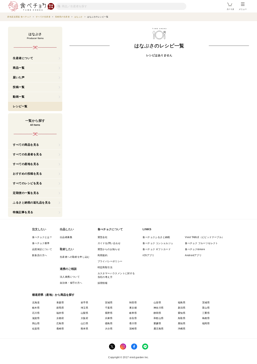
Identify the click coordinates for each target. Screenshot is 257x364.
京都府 (60, 318)
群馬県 (60, 307)
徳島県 (108, 323)
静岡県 (157, 313)
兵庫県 (108, 318)
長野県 (108, 313)
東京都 (133, 307)
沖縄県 (181, 328)
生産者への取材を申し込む (75, 257)
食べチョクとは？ (42, 237)
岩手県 (84, 302)
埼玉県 (84, 307)
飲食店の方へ (39, 255)
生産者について (23, 58)
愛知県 (181, 313)
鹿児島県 (159, 328)
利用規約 (103, 255)
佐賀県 (36, 328)
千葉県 (108, 307)
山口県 (84, 323)
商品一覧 (18, 67)
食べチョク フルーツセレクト (201, 243)
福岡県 (206, 323)
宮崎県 (133, 328)
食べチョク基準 (41, 243)
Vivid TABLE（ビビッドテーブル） (204, 237)
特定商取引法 (105, 267)
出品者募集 (66, 237)
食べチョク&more (195, 249)
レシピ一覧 (20, 106)
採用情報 (103, 283)
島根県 (206, 318)
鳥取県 (181, 318)
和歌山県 (159, 318)
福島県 (181, 302)
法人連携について (70, 276)
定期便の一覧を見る (26, 192)
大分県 (108, 328)
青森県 (60, 302)
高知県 (181, 323)
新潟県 (181, 307)
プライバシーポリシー (110, 261)
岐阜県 (133, 313)
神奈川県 (159, 307)
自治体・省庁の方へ (71, 282)
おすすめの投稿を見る (27, 173)
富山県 (206, 307)
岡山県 (36, 323)
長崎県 (60, 328)
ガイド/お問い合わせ (109, 243)
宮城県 (108, 302)
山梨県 (84, 313)
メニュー (243, 9)
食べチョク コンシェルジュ (158, 243)
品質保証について (42, 249)
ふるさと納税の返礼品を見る (32, 202)
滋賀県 (36, 318)
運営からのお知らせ (109, 249)
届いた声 (18, 77)
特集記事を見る (23, 212)
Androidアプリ (193, 255)
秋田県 (133, 302)
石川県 (36, 313)
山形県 (157, 302)
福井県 (60, 313)
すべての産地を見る (26, 164)
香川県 (133, 323)
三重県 (206, 313)
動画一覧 (18, 96)
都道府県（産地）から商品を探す (53, 294)
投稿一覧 (18, 87)
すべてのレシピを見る (27, 183)
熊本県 (84, 328)
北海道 (36, 302)
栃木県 (36, 307)
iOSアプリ (148, 255)
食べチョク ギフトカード (157, 249)
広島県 (60, 323)
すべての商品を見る (26, 144)
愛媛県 (157, 323)
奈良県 (133, 318)
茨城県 (206, 302)
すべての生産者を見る (27, 154)
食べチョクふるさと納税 (156, 237)
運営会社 (103, 237)
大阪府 (84, 318)
